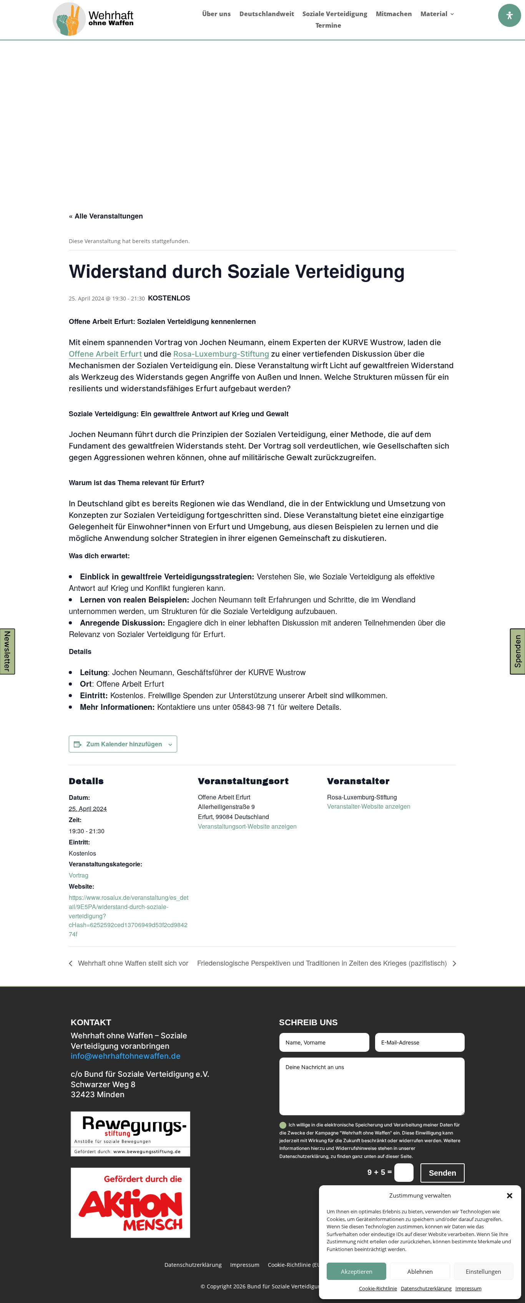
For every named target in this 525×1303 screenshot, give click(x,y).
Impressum (468, 1288)
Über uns (216, 14)
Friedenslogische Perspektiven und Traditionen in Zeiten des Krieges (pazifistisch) (323, 963)
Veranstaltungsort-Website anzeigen (247, 826)
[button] (509, 1196)
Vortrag (78, 875)
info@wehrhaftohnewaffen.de (126, 1056)
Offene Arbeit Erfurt (105, 354)
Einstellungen (483, 1271)
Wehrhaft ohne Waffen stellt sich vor (132, 963)
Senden (442, 1173)
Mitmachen (394, 14)
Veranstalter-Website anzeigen (368, 806)
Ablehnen (420, 1271)
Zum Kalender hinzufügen (124, 743)
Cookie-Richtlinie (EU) (295, 1265)
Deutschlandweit (266, 14)
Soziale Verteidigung (334, 14)
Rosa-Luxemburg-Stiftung (221, 354)
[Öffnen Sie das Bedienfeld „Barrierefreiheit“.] (509, 15)
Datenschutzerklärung (426, 1288)
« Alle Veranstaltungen (106, 216)
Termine (328, 26)
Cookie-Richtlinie (378, 1288)
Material (433, 14)
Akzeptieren (356, 1271)
